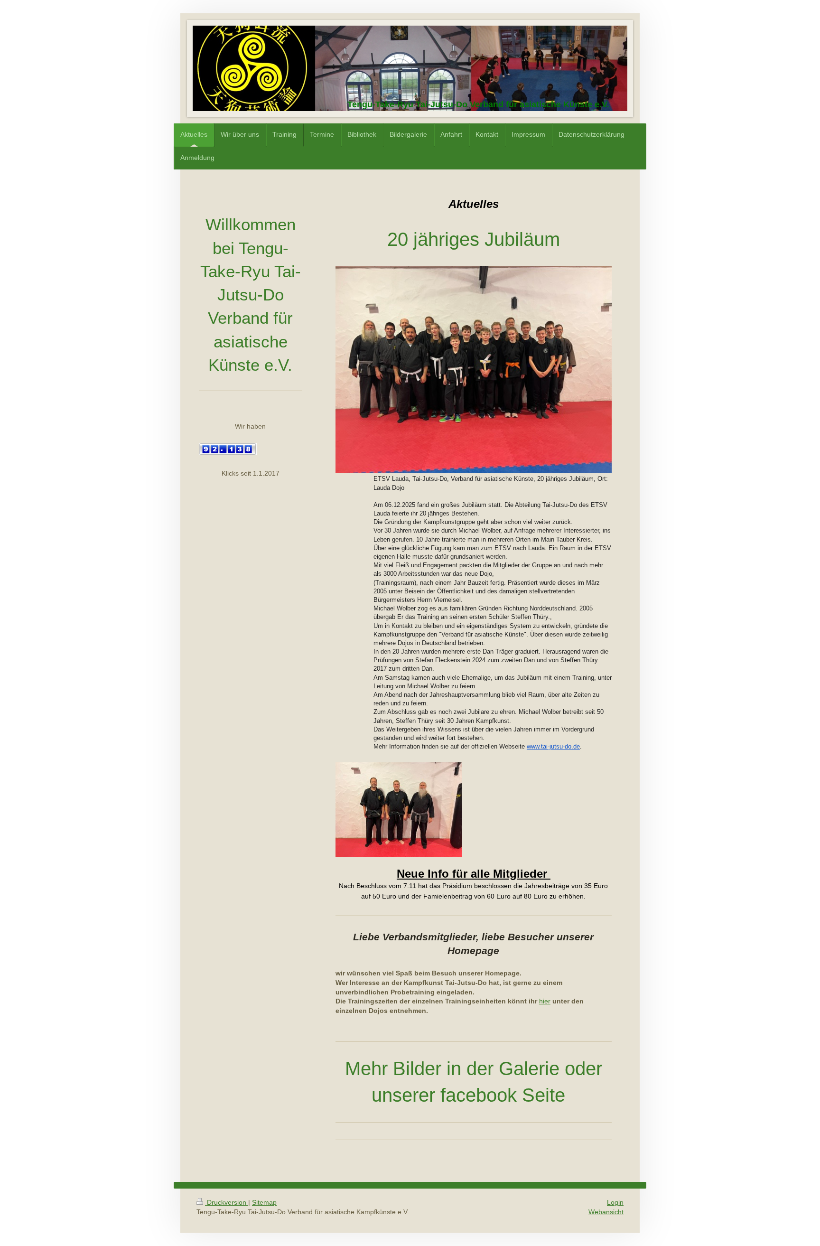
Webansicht (606, 1212)
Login (615, 1202)
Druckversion (226, 1202)
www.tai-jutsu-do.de (553, 746)
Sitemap (264, 1202)
